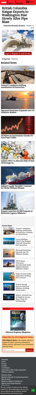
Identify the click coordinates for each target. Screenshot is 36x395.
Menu (32, 2)
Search (10, 3)
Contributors (5, 368)
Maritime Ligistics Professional (11, 381)
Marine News (5, 379)
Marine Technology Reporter (11, 383)
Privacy (4, 364)
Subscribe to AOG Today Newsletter (13, 370)
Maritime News (6, 375)
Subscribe (19, 3)
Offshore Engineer (7, 372)
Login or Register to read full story (18, 53)
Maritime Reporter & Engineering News (14, 377)
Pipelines (14, 59)
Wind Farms (5, 385)
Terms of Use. (18, 393)
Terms (3, 362)
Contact (4, 366)
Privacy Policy (5, 393)
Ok (33, 390)
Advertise (4, 359)
